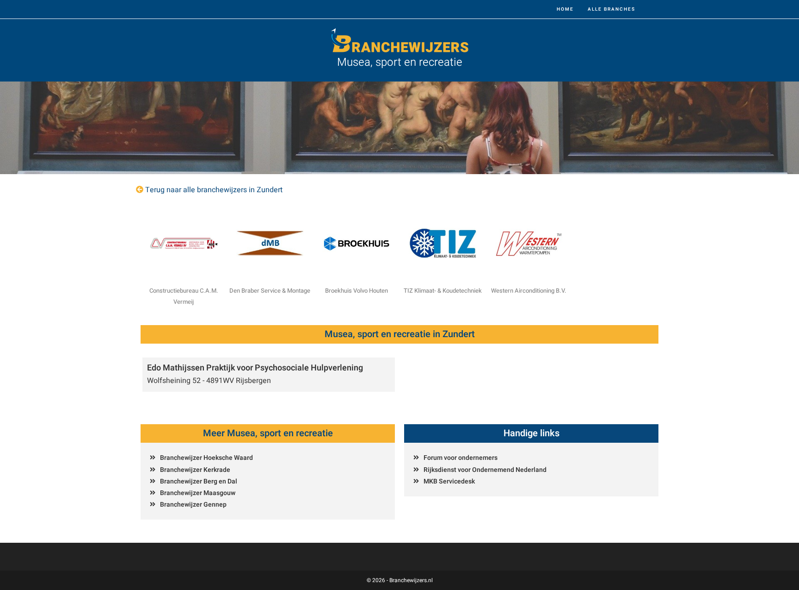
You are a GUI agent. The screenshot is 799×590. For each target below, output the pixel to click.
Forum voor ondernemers (461, 458)
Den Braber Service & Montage (269, 290)
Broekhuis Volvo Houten (356, 290)
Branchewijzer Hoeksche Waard (206, 458)
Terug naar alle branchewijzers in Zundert (214, 189)
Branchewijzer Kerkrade (195, 470)
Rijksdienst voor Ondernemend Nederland (485, 470)
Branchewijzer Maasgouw (197, 493)
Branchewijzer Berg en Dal (198, 481)
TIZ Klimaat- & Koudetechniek (443, 290)
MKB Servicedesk (449, 481)
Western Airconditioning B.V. (528, 290)
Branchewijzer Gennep (193, 504)
